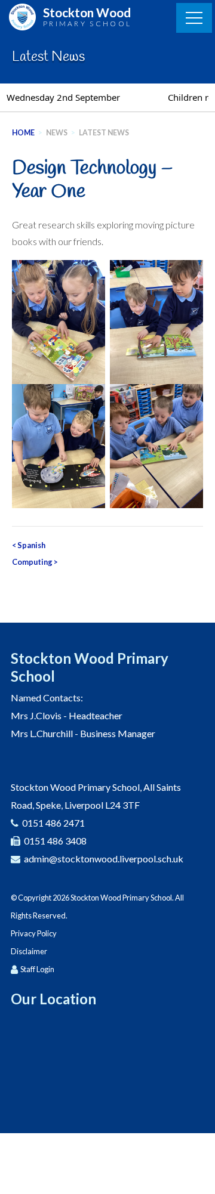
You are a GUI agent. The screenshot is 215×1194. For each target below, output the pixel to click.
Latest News (104, 132)
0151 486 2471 (53, 822)
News (56, 132)
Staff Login (37, 969)
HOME (23, 132)
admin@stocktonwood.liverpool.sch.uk (103, 858)
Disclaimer (29, 951)
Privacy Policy (34, 933)
